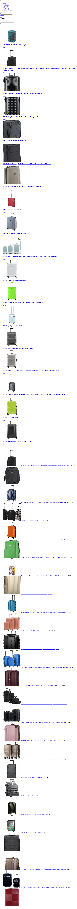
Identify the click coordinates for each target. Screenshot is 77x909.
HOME (4, 3)
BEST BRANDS (6, 9)
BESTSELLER (6, 7)
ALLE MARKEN (8, 10)
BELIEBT (7, 8)
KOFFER (7, 5)
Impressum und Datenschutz (17, 907)
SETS (6, 6)
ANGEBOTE (5, 4)
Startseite (2, 15)
